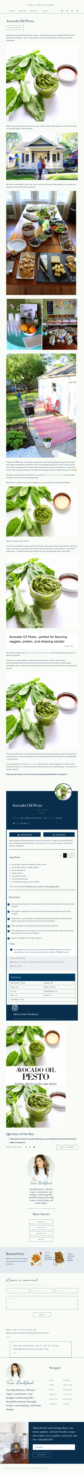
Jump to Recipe (15, 27)
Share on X (69, 646)
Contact (45, 11)
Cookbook (67, 1389)
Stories (11, 11)
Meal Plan (67, 1385)
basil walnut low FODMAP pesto (38, 653)
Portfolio (34, 11)
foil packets (33, 764)
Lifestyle (41, 1227)
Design (41, 1239)
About (52, 1385)
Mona (8, 1330)
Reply (8, 1337)
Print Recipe (26, 835)
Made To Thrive (43, 1468)
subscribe (41, 1454)
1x (65, 855)
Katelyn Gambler (35, 1468)
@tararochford (21, 1019)
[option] (41, 1258)
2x (69, 855)
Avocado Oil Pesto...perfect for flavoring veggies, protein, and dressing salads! (38, 638)
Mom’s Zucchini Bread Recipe (71, 1257)
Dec (46, 475)
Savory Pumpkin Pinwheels (49, 1257)
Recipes (41, 1221)
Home (51, 1380)
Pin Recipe (60, 835)
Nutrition (41, 1233)
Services (22, 11)
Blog (51, 1389)
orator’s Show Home (55, 475)
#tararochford (52, 1019)
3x (73, 855)
